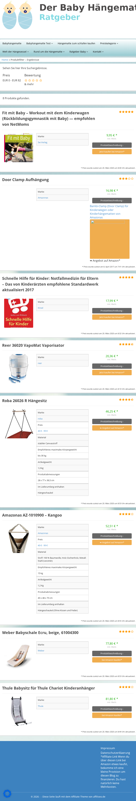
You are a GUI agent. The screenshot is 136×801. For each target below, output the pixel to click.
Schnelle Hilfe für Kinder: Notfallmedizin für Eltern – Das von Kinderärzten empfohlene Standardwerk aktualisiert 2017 (50, 284)
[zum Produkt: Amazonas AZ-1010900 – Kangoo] (18, 538)
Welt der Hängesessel (14, 51)
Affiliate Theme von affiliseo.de (88, 796)
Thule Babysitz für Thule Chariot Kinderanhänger (48, 688)
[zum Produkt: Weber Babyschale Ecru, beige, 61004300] (18, 655)
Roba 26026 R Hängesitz (24, 400)
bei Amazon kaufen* (112, 659)
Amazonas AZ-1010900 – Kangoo (32, 515)
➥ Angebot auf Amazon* (112, 427)
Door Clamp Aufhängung (25, 179)
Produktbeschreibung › (112, 145)
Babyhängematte (11, 43)
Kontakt (97, 51)
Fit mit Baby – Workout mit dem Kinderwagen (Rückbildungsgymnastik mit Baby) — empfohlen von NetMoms (48, 118)
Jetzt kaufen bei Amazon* (112, 151)
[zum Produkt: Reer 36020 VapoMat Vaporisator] (18, 368)
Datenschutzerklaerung (115, 753)
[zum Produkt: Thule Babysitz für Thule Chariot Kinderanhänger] (18, 711)
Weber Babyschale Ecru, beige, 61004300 (40, 632)
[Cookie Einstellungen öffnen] (7, 797)
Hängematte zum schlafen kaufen (76, 43)
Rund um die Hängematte (48, 51)
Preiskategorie (108, 43)
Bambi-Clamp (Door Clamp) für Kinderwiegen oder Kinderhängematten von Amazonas (109, 211)
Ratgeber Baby (77, 51)
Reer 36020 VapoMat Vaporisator (33, 345)
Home (5, 59)
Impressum (108, 748)
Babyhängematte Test (38, 43)
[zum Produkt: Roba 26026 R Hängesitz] (18, 423)
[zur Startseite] (68, 19)
